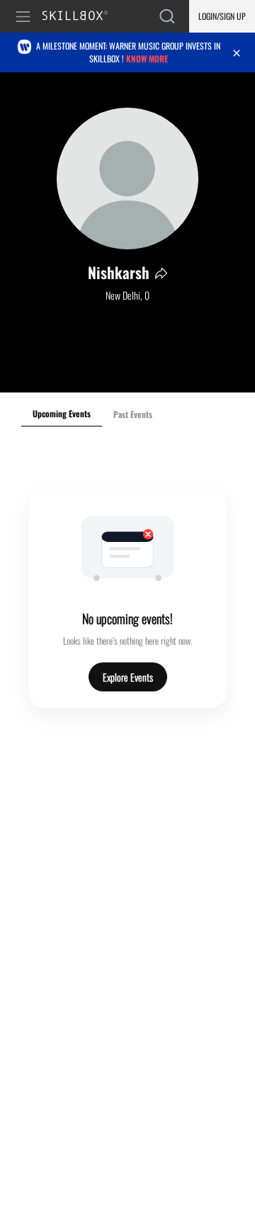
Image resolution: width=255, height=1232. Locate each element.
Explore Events (128, 676)
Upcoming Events (62, 413)
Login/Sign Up (222, 16)
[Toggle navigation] (25, 16)
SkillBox (81, 16)
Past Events (132, 414)
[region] (127, 232)
